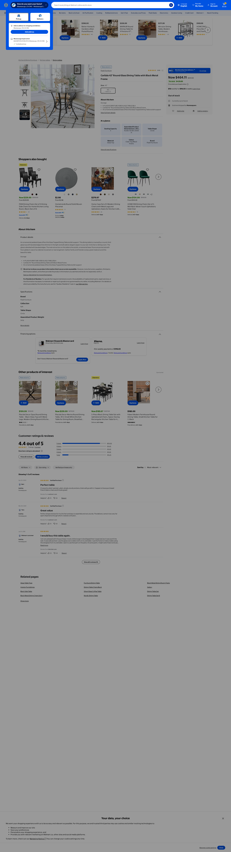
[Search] (171, 5)
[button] (198, 5)
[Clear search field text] (165, 5)
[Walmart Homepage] (6, 5)
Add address (29, 32)
